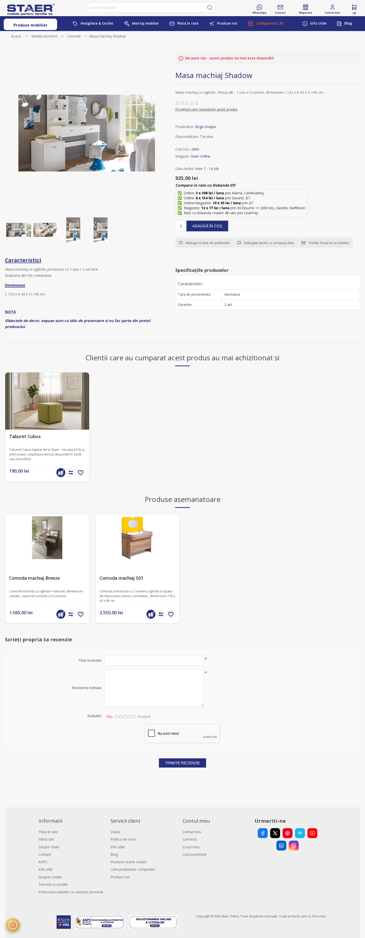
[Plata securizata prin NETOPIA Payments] (64, 922)
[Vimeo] (300, 833)
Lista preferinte (194, 854)
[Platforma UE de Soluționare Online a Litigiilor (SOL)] (153, 922)
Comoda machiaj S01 (121, 578)
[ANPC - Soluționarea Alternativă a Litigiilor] (100, 922)
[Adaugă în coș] (60, 472)
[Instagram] (294, 846)
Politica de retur (123, 839)
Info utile (45, 869)
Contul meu (191, 831)
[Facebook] (263, 833)
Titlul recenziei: (90, 660)
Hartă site (46, 839)
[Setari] (13, 925)
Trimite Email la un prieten (328, 243)
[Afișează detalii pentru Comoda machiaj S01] (138, 556)
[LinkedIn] (281, 846)
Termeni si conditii (53, 884)
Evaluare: (94, 715)
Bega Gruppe (205, 126)
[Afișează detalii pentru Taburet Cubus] (47, 414)
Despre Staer (49, 847)
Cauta (115, 831)
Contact (44, 854)
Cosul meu (191, 847)
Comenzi (189, 839)
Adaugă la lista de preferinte (207, 243)
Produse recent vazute (128, 861)
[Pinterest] (287, 833)
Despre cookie (50, 877)
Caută (210, 7)
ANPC (43, 861)
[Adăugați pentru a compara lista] (70, 472)
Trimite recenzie (182, 763)
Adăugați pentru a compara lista (269, 243)
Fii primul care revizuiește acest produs (206, 109)
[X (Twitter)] (275, 833)
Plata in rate (48, 831)
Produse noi (120, 877)
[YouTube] (312, 833)
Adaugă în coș (207, 226)
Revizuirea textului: (87, 687)
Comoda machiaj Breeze (34, 578)
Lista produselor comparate (132, 869)
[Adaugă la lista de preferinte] (80, 472)
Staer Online (200, 156)
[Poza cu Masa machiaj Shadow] (18, 229)
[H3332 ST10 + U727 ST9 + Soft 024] (47, 556)
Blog (114, 854)
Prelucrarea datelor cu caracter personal (70, 892)
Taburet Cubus (25, 436)
